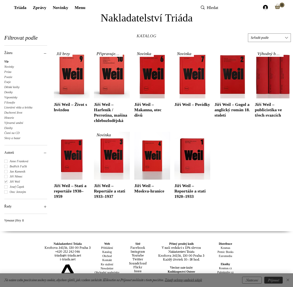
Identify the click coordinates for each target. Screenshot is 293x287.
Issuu (138, 271)
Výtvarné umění (13, 123)
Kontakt (107, 260)
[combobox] (269, 37)
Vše (6, 61)
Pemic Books (225, 252)
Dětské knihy (12, 87)
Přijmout (273, 280)
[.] (265, 7)
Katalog (107, 252)
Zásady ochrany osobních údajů (183, 280)
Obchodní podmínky (107, 272)
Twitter (137, 259)
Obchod (107, 256)
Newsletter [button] (107, 268)
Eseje (7, 82)
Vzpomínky (10, 97)
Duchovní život (13, 112)
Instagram (138, 252)
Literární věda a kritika (18, 107)
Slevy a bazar (12, 138)
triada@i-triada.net (67, 255)
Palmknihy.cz (225, 272)
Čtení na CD (12, 133)
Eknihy (8, 128)
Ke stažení (107, 264)
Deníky (8, 92)
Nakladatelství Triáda (147, 18)
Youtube (138, 255)
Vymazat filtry (14, 220)
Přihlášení (107, 247)
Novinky (9, 66)
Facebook (137, 248)
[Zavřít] (287, 280)
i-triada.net (68, 259)
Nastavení (252, 280)
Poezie (8, 77)
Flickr (137, 267)
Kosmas (225, 247)
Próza (7, 72)
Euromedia (225, 256)
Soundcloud (137, 263)
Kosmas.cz (225, 268)
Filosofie (9, 102)
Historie (9, 117)
